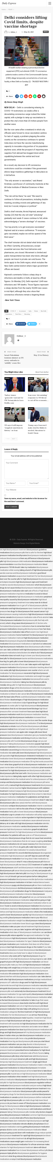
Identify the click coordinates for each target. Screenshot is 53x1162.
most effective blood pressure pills (29, 726)
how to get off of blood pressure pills (30, 605)
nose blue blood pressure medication (28, 564)
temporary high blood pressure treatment (16, 1062)
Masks (36, 311)
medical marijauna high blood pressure (23, 791)
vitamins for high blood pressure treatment (16, 1147)
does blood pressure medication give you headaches (27, 735)
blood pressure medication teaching (34, 714)
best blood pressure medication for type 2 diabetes (20, 941)
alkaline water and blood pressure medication (24, 1130)
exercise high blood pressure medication (15, 829)
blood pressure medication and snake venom (26, 1027)
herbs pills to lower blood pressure (22, 812)
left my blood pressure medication (37, 1032)
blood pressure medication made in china (32, 1065)
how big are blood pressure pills (21, 1041)
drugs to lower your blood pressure (33, 655)
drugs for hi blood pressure (18, 1109)
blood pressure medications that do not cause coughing (21, 841)
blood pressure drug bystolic (16, 641)
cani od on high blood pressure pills (29, 1006)
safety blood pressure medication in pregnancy (32, 688)
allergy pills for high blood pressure (20, 685)
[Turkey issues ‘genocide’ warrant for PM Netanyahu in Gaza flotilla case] (14, 384)
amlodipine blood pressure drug (33, 968)
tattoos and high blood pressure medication (17, 912)
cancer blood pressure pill (24, 871)
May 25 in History (41, 355)
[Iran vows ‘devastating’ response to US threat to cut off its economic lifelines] (38, 384)
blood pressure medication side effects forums (25, 1053)
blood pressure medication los (28, 747)
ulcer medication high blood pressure (27, 1121)
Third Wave (18, 314)
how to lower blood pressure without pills (32, 1150)
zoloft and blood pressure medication (28, 868)
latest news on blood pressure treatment (23, 800)
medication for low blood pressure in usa (15, 1015)
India (30, 311)
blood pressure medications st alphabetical (25, 644)
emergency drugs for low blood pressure (15, 1094)
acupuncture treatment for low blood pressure (34, 576)
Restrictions (9, 314)
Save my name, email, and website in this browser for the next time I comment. (25, 499)
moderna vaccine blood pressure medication (17, 585)
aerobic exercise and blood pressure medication (18, 573)
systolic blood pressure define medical (32, 1097)
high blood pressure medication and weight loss (27, 676)
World (46, 31)
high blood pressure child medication (17, 561)
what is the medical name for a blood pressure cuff (30, 779)
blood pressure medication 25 (27, 723)
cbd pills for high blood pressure (12, 1083)
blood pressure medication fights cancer (37, 588)
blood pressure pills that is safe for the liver (26, 553)
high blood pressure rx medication (30, 597)
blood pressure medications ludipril (13, 703)
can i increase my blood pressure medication (30, 997)
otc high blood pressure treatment (13, 550)
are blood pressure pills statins (38, 770)
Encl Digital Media (33, 543)
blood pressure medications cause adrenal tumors (28, 820)
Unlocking (27, 314)
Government (22, 311)
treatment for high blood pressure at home (24, 832)
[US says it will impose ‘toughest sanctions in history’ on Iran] (14, 414)
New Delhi (43, 311)
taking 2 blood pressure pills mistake (21, 1112)
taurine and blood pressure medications (37, 658)
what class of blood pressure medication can (26, 932)
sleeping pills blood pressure (28, 629)
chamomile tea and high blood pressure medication (20, 985)
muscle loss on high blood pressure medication (29, 1074)
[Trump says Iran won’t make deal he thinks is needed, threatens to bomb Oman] (38, 414)
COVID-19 (13, 311)
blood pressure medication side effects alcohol (30, 617)
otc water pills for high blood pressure (21, 706)
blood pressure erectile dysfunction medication (34, 879)
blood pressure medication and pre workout (26, 1086)
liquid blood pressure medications (37, 1030)
